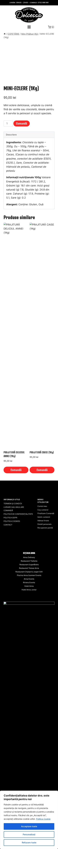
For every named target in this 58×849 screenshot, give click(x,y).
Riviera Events (29, 582)
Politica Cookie (43, 819)
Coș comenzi (42, 510)
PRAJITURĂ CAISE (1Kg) (42, 452)
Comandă (21, 123)
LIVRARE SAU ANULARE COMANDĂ (14, 509)
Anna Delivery (29, 557)
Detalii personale (44, 524)
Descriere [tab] (11, 134)
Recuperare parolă (45, 528)
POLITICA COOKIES (12, 521)
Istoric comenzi (43, 517)
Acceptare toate (29, 826)
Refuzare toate (29, 842)
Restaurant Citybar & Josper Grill (29, 572)
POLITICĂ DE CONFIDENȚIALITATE (18, 514)
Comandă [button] (16, 470)
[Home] (5, 34)
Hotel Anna (29, 586)
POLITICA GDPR (10, 517)
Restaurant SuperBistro (29, 564)
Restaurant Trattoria (29, 561)
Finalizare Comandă (45, 513)
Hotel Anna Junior (29, 590)
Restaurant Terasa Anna (29, 568)
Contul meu (42, 506)
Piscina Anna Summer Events (29, 575)
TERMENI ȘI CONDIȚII (13, 503)
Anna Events (29, 579)
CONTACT (8, 525)
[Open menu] (29, 27)
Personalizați (29, 834)
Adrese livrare (43, 520)
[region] (29, 820)
